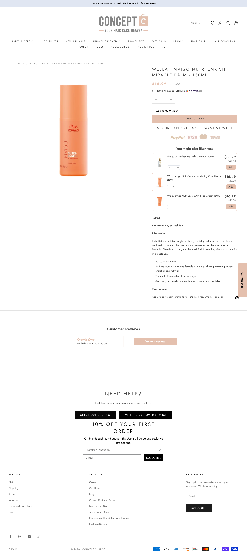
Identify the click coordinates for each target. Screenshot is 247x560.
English (196, 23)
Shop (32, 63)
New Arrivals (76, 41)
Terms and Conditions (20, 506)
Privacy (12, 512)
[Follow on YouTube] (29, 536)
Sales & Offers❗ (24, 41)
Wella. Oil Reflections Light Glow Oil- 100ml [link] (190, 156)
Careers (93, 482)
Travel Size (136, 41)
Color (83, 47)
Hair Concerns (224, 41)
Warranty (13, 500)
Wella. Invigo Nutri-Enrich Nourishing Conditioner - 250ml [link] (194, 177)
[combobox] (122, 450)
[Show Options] (159, 450)
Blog (91, 494)
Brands (178, 41)
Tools (99, 47)
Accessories (120, 47)
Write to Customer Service (145, 415)
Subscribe (198, 508)
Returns (12, 494)
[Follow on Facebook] (10, 536)
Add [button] (231, 167)
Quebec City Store (99, 506)
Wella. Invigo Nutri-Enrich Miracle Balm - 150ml (72, 63)
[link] (160, 162)
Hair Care (198, 41)
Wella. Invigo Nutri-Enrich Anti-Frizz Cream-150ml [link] (193, 196)
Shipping (13, 488)
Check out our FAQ (95, 415)
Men (164, 47)
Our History (95, 488)
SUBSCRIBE (153, 458)
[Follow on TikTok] (39, 536)
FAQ (11, 482)
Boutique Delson (98, 524)
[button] (194, 91)
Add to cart (195, 118)
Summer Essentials (107, 41)
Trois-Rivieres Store (99, 512)
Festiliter (51, 41)
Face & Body (146, 47)
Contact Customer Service (103, 500)
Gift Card (159, 41)
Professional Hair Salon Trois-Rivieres (109, 518)
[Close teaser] (237, 298)
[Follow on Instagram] (20, 536)
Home (21, 63)
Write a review (155, 341)
